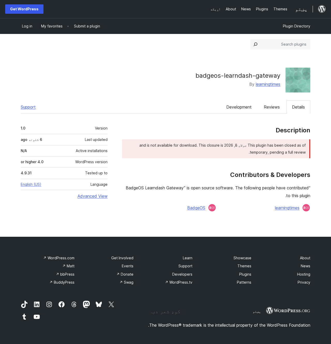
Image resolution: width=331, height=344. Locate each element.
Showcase (242, 258)
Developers (182, 274)
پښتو (257, 311)
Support (28, 107)
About (305, 258)
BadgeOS (196, 207)
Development (239, 107)
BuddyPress (61, 282)
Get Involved (122, 258)
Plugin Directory (296, 26)
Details (298, 107)
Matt (68, 266)
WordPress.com (58, 258)
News (305, 266)
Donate (124, 274)
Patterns (244, 282)
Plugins (245, 274)
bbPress (65, 274)
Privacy (304, 282)
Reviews (272, 107)
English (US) (31, 184)
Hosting (303, 274)
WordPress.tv (178, 282)
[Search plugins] (255, 44)
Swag (126, 282)
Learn (187, 258)
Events (127, 266)
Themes (244, 266)
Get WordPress (24, 9)
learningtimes (268, 84)
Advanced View (93, 196)
